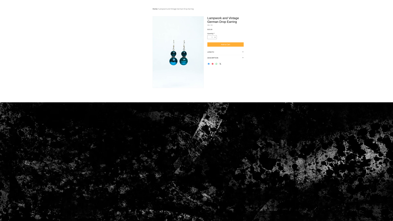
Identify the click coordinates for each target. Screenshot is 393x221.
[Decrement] (209, 37)
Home (155, 9)
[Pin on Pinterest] (212, 64)
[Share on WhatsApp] (216, 64)
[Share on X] (220, 64)
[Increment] (215, 37)
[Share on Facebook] (208, 64)
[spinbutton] (212, 37)
